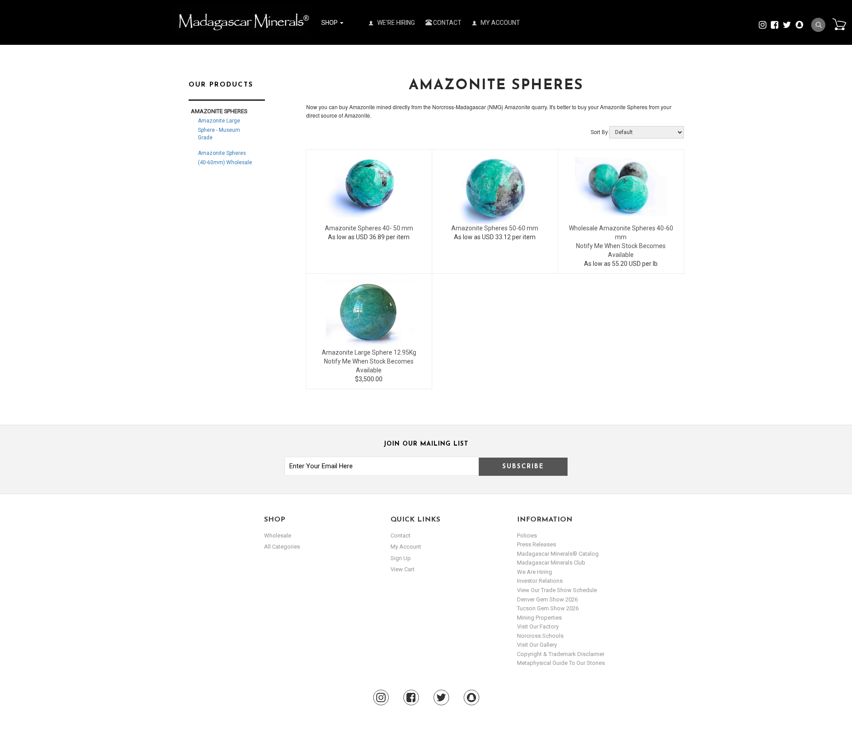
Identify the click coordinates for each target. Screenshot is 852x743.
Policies (527, 535)
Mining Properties (539, 617)
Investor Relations (540, 580)
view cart (402, 569)
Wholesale (277, 535)
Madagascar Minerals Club (551, 562)
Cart (839, 24)
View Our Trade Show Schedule (557, 590)
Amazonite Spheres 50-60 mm (494, 228)
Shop (330, 22)
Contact (447, 22)
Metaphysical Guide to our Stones (561, 663)
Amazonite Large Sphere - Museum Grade (219, 129)
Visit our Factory (538, 626)
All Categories (282, 546)
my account (405, 546)
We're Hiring (395, 22)
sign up (400, 558)
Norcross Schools (540, 635)
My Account (499, 22)
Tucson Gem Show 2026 (548, 608)
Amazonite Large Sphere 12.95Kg (369, 352)
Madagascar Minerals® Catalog (558, 553)
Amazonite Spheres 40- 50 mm (369, 228)
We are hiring (534, 572)
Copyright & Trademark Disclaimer (560, 654)
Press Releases (536, 544)
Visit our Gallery (537, 644)
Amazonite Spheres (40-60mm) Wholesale (225, 158)
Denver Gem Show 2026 (547, 599)
